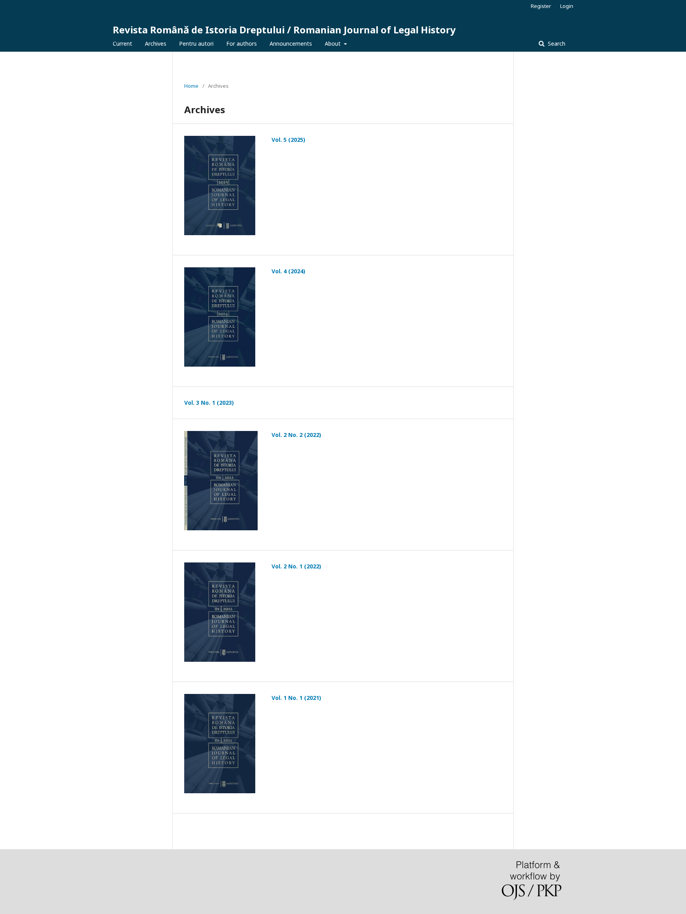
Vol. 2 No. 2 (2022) (296, 435)
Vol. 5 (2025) (288, 139)
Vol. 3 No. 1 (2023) (209, 402)
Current (122, 43)
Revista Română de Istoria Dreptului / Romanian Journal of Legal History (284, 29)
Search (555, 43)
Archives (155, 43)
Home (191, 85)
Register (541, 6)
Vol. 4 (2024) (288, 271)
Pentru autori (196, 43)
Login (566, 6)
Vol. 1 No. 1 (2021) (296, 697)
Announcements (291, 43)
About (333, 43)
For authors (241, 43)
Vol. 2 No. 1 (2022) (296, 566)
